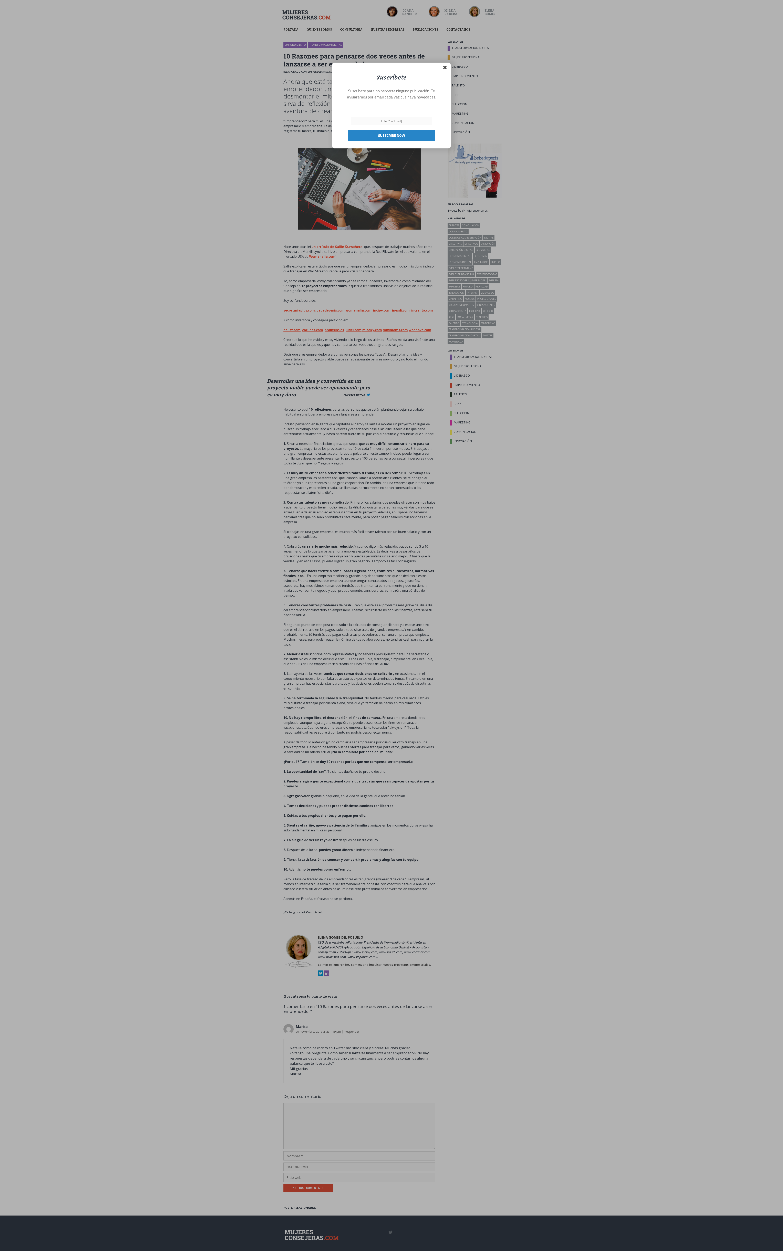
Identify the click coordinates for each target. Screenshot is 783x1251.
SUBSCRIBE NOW (391, 135)
